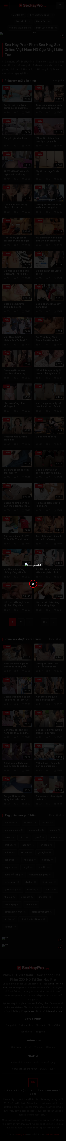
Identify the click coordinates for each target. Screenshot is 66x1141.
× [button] (33, 584)
